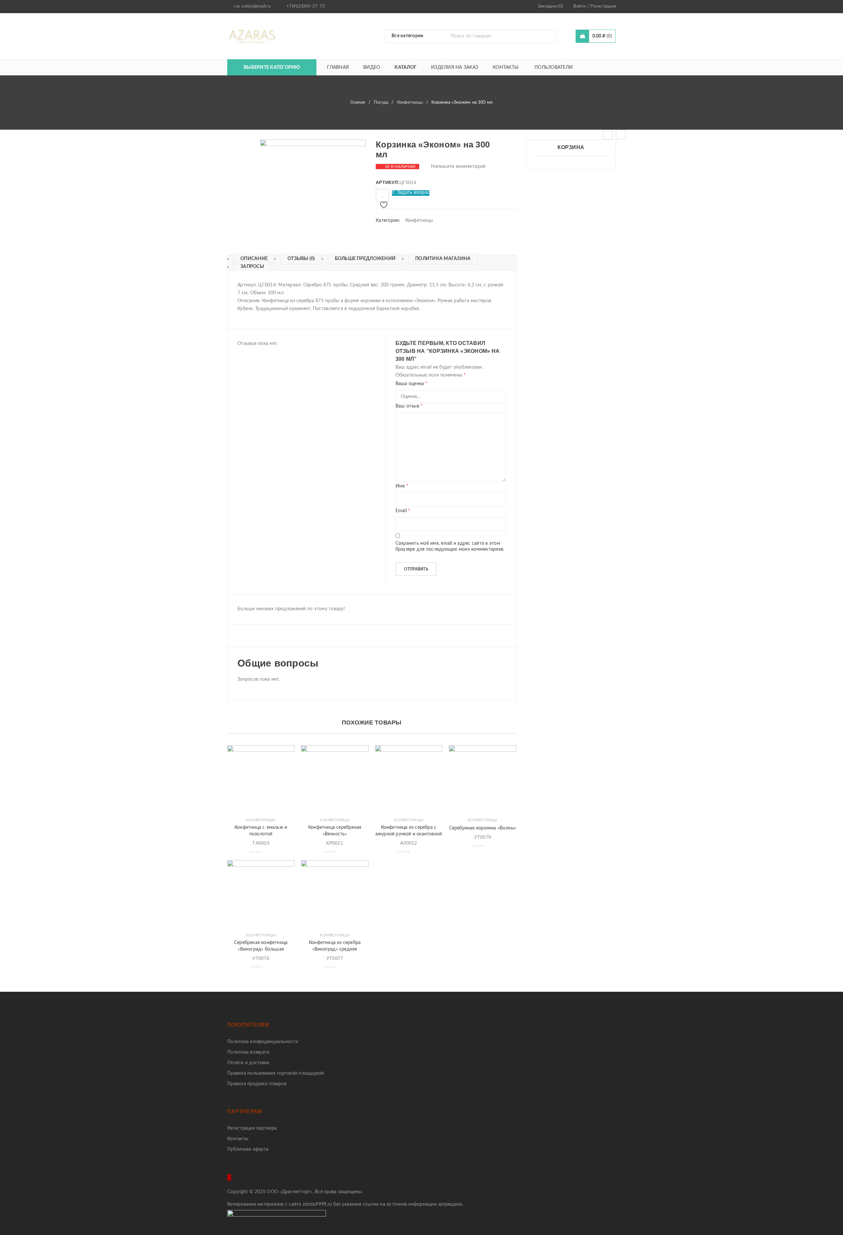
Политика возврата (248, 1052)
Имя (401, 486)
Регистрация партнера (252, 1128)
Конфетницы (410, 102)
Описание (254, 258)
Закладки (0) (550, 6)
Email (402, 511)
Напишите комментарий (458, 166)
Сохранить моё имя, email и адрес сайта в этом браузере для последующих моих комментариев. (449, 546)
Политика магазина (443, 258)
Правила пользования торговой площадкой (275, 1073)
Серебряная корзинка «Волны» (482, 828)
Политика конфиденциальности (262, 1041)
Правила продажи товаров (256, 1084)
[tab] (250, 259)
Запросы (252, 266)
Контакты (237, 1139)
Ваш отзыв (409, 406)
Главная (357, 102)
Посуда (381, 102)
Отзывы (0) (301, 258)
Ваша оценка (411, 383)
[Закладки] (382, 195)
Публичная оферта (247, 1149)
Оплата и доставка (248, 1063)
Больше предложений (365, 258)
